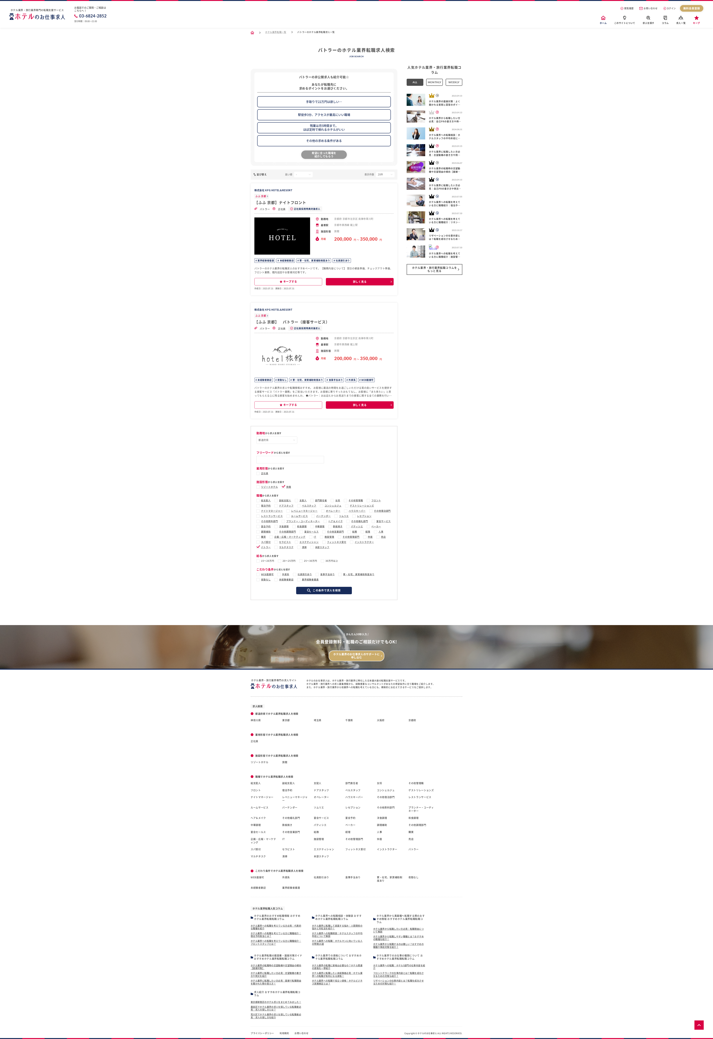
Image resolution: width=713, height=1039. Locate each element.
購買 (263, 537)
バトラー (264, 209)
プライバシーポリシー (262, 1033)
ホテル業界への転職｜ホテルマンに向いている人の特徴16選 (337, 942)
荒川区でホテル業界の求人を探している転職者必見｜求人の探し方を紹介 (276, 1016)
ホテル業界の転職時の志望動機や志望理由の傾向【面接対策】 (276, 967)
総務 (354, 532)
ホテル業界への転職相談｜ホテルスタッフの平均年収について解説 (337, 934)
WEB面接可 (367, 380)
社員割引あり (342, 260)
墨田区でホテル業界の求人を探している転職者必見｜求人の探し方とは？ (276, 1008)
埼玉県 (317, 720)
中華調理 (320, 526)
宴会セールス (311, 532)
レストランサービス (272, 516)
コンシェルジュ (333, 506)
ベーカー (376, 526)
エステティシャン (309, 542)
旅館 (288, 487)
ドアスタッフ (286, 506)
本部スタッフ (322, 547)
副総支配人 (285, 500)
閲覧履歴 (629, 8)
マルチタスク (286, 547)
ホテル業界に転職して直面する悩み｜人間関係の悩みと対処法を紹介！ (337, 927)
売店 (383, 537)
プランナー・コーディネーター (303, 521)
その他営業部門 (335, 532)
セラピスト (285, 542)
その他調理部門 (287, 532)
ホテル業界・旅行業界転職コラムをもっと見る (434, 269)
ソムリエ (344, 516)
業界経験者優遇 (265, 260)
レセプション (364, 516)
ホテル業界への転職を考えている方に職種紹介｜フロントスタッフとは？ (276, 942)
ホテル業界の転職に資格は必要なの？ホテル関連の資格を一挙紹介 (337, 967)
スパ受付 (266, 542)
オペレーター (333, 511)
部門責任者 (321, 500)
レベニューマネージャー (304, 511)
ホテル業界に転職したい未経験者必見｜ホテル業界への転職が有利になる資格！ (337, 974)
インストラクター (364, 542)
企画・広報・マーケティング (289, 537)
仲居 (370, 537)
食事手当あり (335, 380)
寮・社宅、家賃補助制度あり (314, 260)
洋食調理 (284, 526)
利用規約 (284, 1033)
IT (315, 537)
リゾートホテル (269, 487)
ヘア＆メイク (335, 521)
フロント (376, 500)
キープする (290, 281)
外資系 (352, 380)
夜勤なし (282, 380)
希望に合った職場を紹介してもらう (324, 155)
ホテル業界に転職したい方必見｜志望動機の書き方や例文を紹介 (276, 974)
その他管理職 (356, 500)
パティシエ (357, 526)
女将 (337, 500)
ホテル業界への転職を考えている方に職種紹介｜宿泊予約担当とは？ (276, 934)
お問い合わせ (651, 8)
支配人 (303, 500)
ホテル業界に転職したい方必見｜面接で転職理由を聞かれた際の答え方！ (276, 982)
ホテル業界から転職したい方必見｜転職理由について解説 (398, 930)
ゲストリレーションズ (362, 506)
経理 (367, 532)
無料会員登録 (691, 8)
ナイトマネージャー (272, 511)
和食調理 (302, 526)
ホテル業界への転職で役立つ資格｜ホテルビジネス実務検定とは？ (337, 982)
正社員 (281, 209)
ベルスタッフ (309, 506)
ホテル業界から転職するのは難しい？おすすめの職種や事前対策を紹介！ (398, 945)
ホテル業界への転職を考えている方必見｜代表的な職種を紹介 (276, 927)
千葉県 (349, 720)
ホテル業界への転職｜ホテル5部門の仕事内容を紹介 (399, 967)
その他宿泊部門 (382, 511)
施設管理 (329, 537)
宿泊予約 (266, 506)
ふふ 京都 (260, 196)
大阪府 (381, 720)
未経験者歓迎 (286, 260)
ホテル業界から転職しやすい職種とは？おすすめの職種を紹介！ (398, 938)
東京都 (286, 720)
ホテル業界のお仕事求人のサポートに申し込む (356, 656)
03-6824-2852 (93, 16)
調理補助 (266, 532)
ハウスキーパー (357, 511)
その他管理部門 (351, 537)
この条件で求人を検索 (327, 590)
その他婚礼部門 (359, 521)
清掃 (304, 547)
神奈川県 (256, 720)
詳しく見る (360, 281)
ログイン (671, 8)
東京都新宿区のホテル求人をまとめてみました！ (276, 1002)
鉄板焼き (338, 526)
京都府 (412, 720)
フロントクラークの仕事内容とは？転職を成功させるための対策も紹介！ (398, 974)
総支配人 (266, 500)
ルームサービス (299, 516)
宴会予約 (266, 526)
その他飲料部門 (269, 521)
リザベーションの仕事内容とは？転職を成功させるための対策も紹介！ (398, 982)
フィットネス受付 (336, 542)
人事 (381, 532)
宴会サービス (383, 521)
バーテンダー (323, 516)
